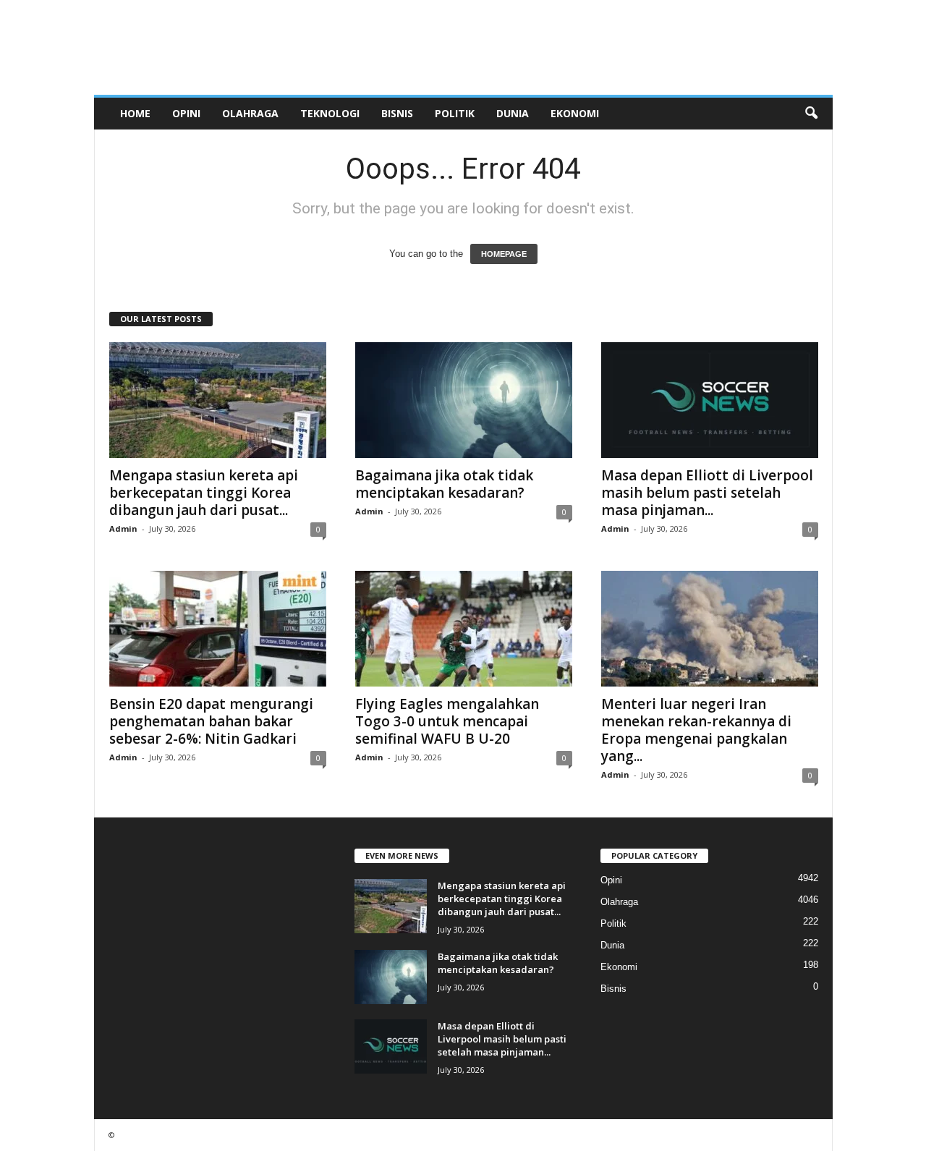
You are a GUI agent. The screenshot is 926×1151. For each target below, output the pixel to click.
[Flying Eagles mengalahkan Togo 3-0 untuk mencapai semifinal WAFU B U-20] (463, 629)
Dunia (512, 113)
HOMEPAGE (504, 254)
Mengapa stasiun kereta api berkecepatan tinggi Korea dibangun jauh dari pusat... (203, 492)
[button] (811, 113)
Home (135, 113)
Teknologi (330, 113)
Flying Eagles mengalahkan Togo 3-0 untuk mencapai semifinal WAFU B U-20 (447, 721)
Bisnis (397, 113)
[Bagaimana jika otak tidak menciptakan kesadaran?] (463, 400)
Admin (123, 528)
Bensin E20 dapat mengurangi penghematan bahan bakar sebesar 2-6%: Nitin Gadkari (211, 721)
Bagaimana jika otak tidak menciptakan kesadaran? (444, 484)
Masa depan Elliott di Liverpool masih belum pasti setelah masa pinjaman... (707, 492)
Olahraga (250, 113)
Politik (455, 113)
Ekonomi (575, 113)
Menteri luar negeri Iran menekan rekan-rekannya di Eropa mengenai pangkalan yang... (696, 730)
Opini (186, 113)
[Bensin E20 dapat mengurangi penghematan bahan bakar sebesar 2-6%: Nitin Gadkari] (217, 629)
